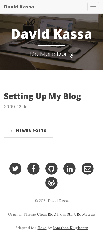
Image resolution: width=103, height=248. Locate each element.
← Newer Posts (28, 130)
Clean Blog (46, 214)
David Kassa (19, 6)
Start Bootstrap (81, 214)
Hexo (42, 227)
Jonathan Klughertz (70, 227)
